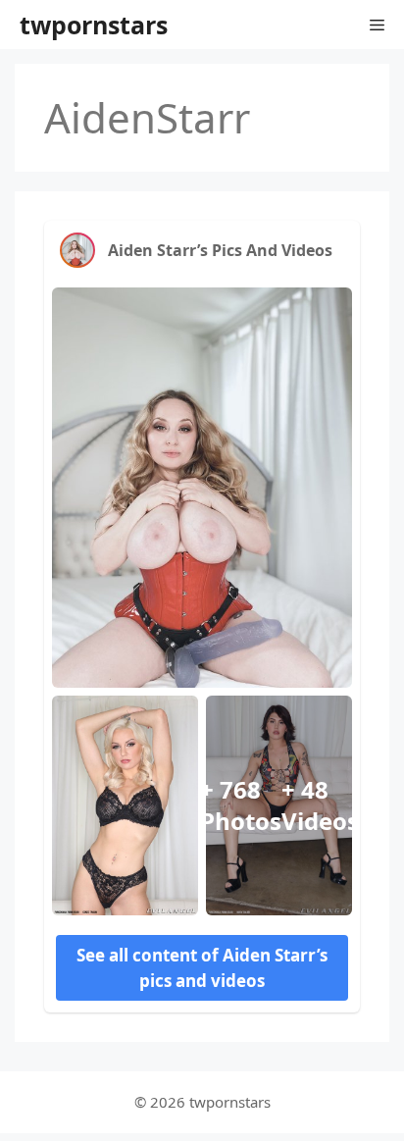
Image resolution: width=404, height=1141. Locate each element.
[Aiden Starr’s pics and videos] (77, 250)
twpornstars (94, 24)
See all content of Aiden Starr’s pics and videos (202, 968)
